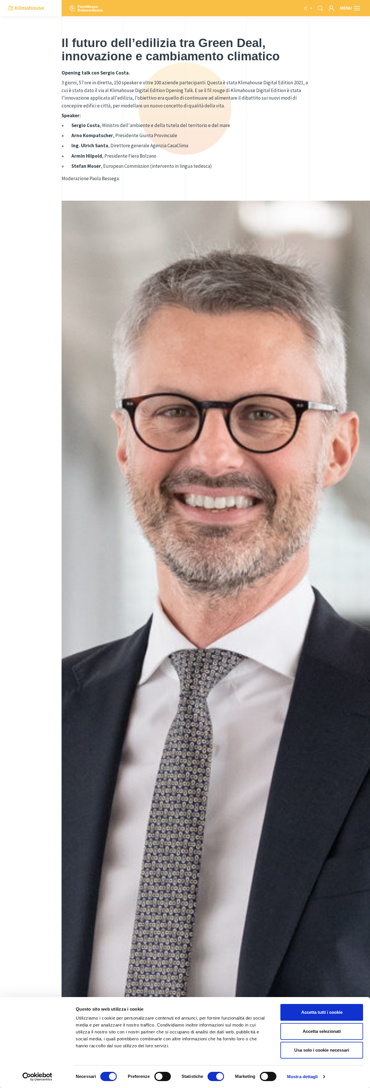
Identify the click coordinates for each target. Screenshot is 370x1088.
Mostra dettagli (302, 1076)
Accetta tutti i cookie (322, 1012)
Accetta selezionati (322, 1031)
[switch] (162, 1076)
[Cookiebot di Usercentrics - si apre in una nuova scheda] (37, 1076)
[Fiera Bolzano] (86, 8)
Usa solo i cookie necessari (321, 1050)
